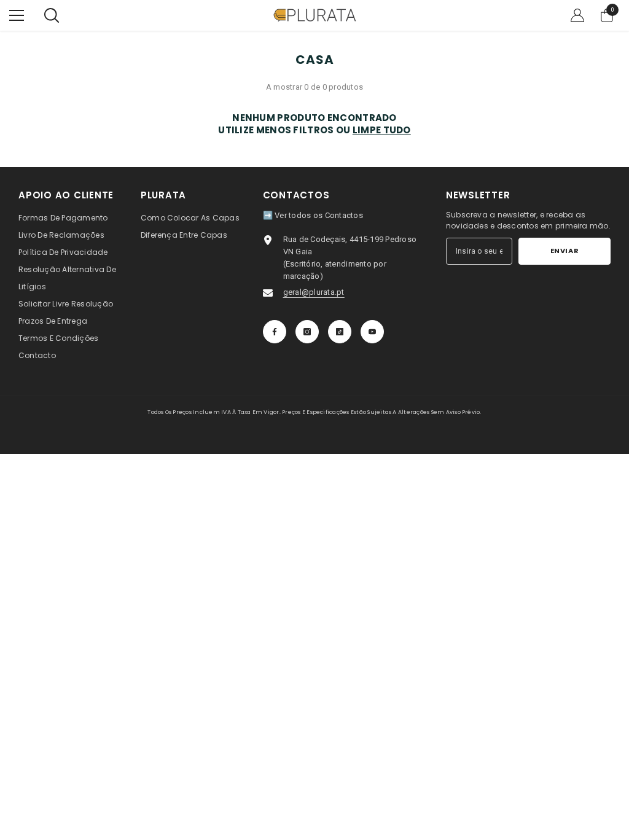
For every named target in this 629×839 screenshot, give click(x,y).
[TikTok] (339, 331)
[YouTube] (372, 331)
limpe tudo (382, 130)
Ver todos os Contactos (319, 215)
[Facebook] (274, 331)
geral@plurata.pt (314, 292)
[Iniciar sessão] (577, 15)
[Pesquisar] (51, 15)
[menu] (16, 15)
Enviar (564, 251)
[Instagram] (307, 331)
